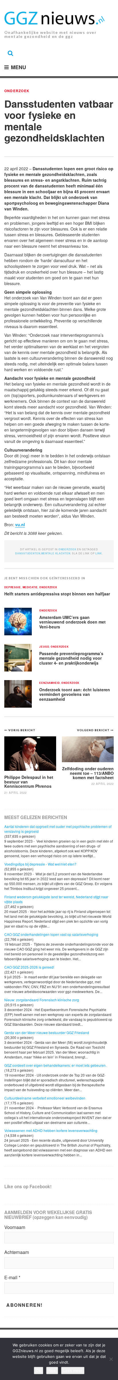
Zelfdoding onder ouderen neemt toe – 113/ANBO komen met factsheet (88, 773)
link (98, 553)
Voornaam (14, 1227)
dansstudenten (27, 553)
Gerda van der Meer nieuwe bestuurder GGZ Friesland (46, 1032)
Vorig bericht (22, 730)
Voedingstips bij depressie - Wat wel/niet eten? (40, 864)
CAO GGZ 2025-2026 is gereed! (29, 967)
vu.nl (20, 524)
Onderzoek (17, 90)
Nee (52, 1370)
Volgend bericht (94, 730)
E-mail (12, 1277)
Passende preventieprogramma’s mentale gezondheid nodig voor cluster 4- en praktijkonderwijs (71, 658)
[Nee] (111, 1359)
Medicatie (30, 587)
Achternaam (16, 1252)
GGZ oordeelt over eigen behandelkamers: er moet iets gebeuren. (55, 1065)
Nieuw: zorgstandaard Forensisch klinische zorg (41, 999)
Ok (38, 1370)
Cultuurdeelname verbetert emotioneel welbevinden (44, 1098)
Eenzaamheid (49, 683)
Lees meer (72, 1370)
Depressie (12, 587)
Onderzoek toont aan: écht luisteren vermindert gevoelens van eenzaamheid (74, 694)
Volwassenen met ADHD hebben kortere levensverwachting (50, 1130)
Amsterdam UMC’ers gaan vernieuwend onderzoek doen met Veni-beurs (72, 622)
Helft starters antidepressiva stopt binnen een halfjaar (57, 594)
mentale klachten (55, 553)
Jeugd (44, 647)
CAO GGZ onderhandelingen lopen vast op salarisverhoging (51, 934)
